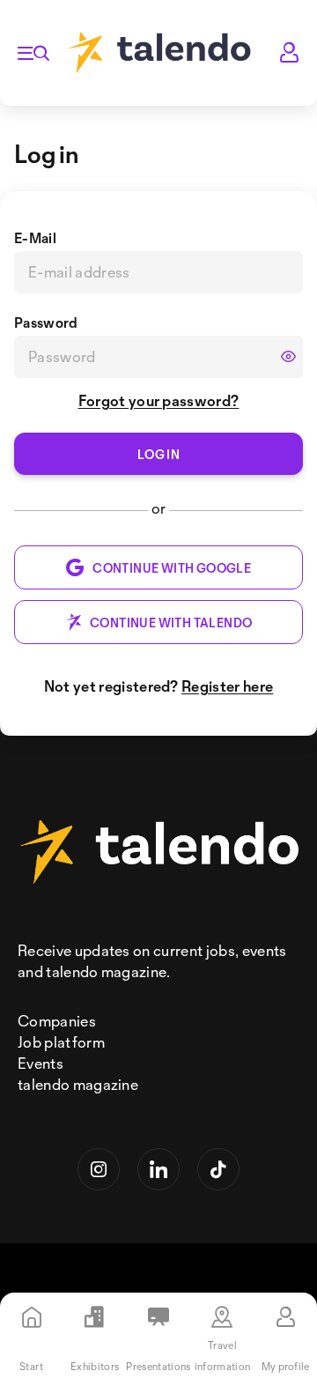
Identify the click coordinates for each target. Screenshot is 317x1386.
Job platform (61, 1042)
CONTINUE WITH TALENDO (171, 622)
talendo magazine (78, 1084)
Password (46, 322)
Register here (227, 686)
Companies (57, 1021)
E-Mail (35, 238)
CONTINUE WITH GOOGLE (171, 567)
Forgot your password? (159, 400)
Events (40, 1063)
